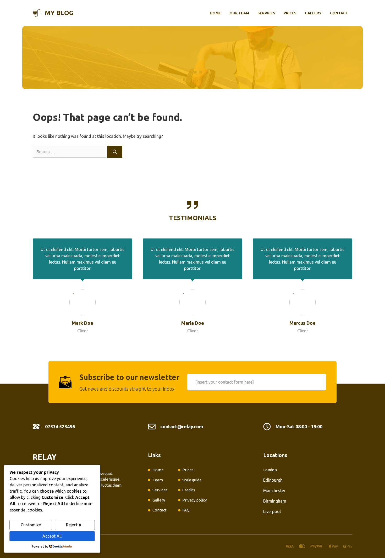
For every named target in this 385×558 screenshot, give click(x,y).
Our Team (239, 13)
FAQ (186, 510)
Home (215, 13)
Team (157, 480)
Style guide (192, 480)
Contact (339, 13)
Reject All (75, 524)
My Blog (59, 12)
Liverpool (272, 511)
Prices (290, 13)
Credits (188, 490)
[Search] (114, 152)
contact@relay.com (181, 426)
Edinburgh (273, 480)
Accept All (52, 536)
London (270, 470)
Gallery (313, 13)
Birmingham (274, 501)
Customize (31, 524)
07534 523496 (60, 426)
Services (266, 13)
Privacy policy (194, 500)
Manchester (274, 490)
